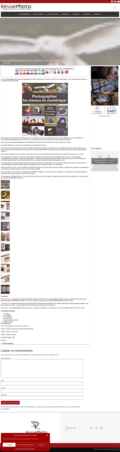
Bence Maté (4, 308)
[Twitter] (115, 1)
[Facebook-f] (91, 428)
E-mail (3, 387)
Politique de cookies (20, 448)
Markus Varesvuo (6, 299)
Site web (4, 395)
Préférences (42, 445)
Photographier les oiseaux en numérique (18, 79)
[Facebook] (112, 1)
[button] (47, 435)
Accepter (9, 445)
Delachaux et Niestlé (12, 331)
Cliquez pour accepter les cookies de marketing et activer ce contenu (104, 161)
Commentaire (6, 358)
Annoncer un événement (100, 449)
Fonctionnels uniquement (25, 445)
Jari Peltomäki (5, 303)
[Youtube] (118, 1)
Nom (2, 380)
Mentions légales (30, 448)
